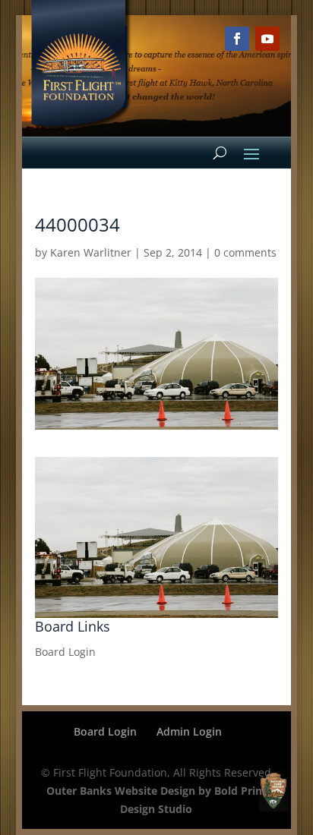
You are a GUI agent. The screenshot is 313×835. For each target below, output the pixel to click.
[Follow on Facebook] (237, 39)
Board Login (65, 651)
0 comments (245, 252)
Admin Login (189, 731)
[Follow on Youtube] (267, 39)
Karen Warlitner (90, 252)
